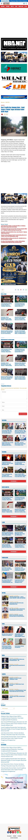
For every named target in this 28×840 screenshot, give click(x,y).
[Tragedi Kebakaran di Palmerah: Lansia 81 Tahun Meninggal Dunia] (7, 457)
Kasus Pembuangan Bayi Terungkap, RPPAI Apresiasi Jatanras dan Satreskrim (7, 475)
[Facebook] (8, 832)
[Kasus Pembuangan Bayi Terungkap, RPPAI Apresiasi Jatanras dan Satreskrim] (7, 470)
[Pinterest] (13, 832)
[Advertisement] (14, 23)
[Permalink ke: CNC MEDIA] (2, 114)
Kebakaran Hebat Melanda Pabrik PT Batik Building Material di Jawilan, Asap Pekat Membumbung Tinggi (14, 236)
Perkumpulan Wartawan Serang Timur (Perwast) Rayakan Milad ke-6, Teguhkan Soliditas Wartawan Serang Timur (14, 229)
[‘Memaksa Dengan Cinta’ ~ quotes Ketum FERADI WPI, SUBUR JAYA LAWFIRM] (5, 597)
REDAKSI (14, 836)
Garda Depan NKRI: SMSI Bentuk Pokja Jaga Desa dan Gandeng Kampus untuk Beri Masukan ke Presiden (7, 432)
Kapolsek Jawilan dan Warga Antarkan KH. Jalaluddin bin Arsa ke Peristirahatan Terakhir (13, 239)
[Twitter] (11, 832)
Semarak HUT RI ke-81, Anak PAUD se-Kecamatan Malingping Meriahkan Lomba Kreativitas (7, 444)
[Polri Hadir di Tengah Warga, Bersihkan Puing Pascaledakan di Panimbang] (7, 563)
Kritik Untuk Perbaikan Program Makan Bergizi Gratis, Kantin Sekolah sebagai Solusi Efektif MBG (7, 647)
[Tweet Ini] (18, 290)
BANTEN (2, 105)
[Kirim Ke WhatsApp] (26, 290)
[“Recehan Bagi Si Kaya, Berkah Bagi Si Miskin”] (5, 697)
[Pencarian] (26, 3)
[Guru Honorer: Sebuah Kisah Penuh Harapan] (5, 685)
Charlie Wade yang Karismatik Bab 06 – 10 (17, 666)
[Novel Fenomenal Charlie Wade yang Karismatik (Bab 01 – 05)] (5, 660)
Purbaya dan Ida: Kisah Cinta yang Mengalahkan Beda (16, 603)
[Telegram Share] (23, 290)
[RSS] (20, 832)
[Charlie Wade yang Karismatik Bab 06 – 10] (5, 666)
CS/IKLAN (19, 836)
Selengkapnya (14, 481)
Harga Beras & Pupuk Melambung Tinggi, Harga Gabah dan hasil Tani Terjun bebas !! (17, 691)
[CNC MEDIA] (6, 3)
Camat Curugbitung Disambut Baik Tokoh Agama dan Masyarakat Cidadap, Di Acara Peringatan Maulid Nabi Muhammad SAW (7, 546)
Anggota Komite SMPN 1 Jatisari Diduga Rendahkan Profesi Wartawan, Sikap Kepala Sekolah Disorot (20, 475)
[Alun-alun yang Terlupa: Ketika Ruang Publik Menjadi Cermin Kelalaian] (5, 609)
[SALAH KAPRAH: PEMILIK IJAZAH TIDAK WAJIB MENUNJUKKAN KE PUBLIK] (20, 629)
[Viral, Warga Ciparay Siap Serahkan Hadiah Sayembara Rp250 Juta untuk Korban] (20, 457)
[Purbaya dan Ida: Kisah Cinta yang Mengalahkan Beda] (5, 603)
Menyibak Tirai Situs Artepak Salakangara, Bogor (15, 679)
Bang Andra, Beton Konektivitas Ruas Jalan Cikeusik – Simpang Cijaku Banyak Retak (14, 232)
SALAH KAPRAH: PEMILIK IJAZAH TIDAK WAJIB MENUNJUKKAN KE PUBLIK (19, 635)
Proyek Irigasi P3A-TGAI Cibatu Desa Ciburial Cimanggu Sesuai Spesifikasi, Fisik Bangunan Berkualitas (19, 581)
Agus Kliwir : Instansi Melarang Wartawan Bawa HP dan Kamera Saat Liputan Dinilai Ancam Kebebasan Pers (20, 444)
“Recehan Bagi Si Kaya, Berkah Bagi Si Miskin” (17, 697)
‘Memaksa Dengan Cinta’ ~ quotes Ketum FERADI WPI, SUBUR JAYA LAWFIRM (17, 597)
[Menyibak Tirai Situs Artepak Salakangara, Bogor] (5, 679)
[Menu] (2, 3)
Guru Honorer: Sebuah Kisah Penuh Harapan (16, 685)
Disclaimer (9, 836)
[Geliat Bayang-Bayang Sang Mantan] (20, 641)
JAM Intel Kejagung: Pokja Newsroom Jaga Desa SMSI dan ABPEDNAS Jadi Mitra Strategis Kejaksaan (20, 432)
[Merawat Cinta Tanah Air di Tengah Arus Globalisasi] (7, 629)
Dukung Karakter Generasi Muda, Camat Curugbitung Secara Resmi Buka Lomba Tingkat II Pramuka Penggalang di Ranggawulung (13, 738)
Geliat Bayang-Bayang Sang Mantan (19, 647)
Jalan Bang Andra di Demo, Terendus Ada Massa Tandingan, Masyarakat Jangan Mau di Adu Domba (13, 226)
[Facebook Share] (16, 290)
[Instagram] (15, 832)
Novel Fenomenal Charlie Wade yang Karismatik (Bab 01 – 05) (16, 660)
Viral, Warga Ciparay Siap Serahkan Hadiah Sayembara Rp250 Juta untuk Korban (20, 463)
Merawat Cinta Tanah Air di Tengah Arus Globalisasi (7, 634)
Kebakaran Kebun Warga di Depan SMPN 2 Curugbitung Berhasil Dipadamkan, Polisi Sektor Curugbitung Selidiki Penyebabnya (7, 534)
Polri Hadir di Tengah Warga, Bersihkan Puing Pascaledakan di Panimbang (7, 569)
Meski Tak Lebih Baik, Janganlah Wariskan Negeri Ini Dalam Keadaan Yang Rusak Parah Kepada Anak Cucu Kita (16, 615)
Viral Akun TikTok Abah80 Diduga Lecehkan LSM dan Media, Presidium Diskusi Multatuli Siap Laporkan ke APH (13, 242)
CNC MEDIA (6, 113)
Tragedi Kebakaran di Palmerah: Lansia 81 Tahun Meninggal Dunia (7, 463)
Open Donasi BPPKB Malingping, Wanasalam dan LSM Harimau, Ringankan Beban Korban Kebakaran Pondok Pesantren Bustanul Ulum (20, 534)
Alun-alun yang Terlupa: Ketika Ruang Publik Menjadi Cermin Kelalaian (17, 609)
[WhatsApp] (18, 832)
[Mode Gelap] (24, 3)
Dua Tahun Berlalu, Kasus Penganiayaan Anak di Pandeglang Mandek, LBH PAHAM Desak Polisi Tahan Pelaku (7, 581)
